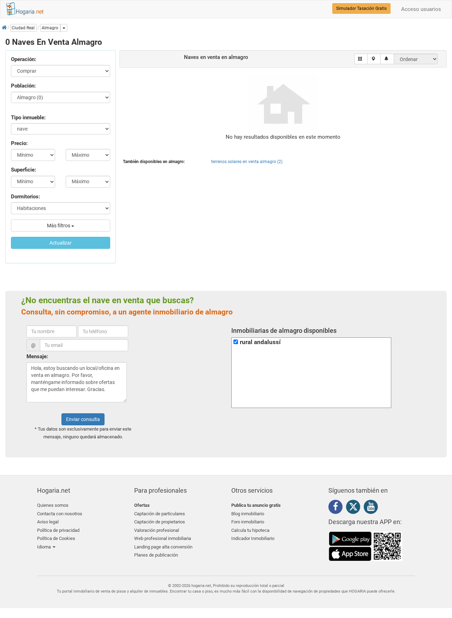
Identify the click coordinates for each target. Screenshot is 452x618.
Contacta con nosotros (59, 513)
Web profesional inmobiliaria (162, 538)
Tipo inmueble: (28, 117)
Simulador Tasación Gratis (361, 8)
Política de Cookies (56, 538)
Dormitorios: (25, 196)
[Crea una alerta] (387, 59)
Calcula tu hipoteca (250, 530)
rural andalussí (260, 342)
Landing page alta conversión (163, 547)
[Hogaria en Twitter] (355, 508)
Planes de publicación (156, 555)
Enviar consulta (83, 419)
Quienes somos (53, 505)
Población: (23, 86)
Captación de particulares (159, 513)
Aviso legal (48, 521)
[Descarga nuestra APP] (365, 545)
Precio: (19, 143)
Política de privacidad (58, 530)
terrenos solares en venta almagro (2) (246, 161)
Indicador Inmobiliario (252, 538)
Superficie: (23, 170)
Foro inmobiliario (247, 521)
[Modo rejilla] (361, 59)
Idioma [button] (44, 547)
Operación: (23, 59)
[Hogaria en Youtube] (372, 508)
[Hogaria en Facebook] (337, 508)
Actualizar (60, 243)
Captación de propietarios (159, 521)
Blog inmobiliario (247, 513)
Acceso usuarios (421, 9)
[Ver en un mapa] (374, 59)
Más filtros (59, 225)
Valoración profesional (156, 530)
